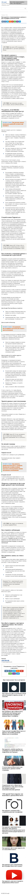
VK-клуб (4, 2)
